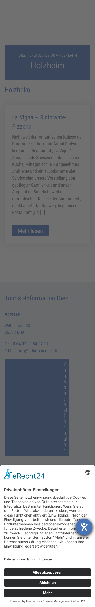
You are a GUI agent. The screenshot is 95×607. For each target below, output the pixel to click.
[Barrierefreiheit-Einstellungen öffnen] (84, 527)
